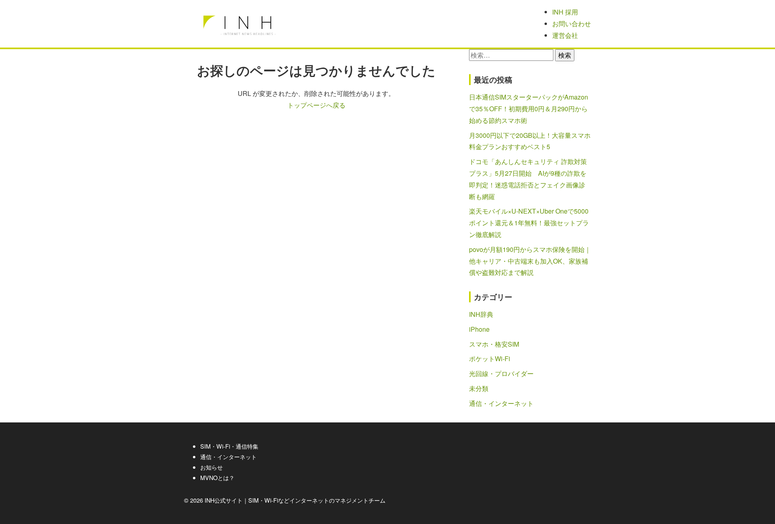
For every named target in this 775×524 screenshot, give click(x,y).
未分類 (478, 388)
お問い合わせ (571, 23)
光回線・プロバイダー (501, 373)
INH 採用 (565, 12)
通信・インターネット (501, 403)
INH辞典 (481, 314)
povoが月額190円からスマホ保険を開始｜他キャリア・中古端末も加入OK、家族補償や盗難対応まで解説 (530, 261)
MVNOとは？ (217, 477)
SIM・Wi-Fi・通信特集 (229, 446)
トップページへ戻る (316, 105)
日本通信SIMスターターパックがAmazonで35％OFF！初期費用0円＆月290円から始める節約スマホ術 (528, 108)
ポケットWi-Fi (489, 358)
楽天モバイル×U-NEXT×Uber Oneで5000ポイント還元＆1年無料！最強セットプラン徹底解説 (529, 222)
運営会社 (565, 35)
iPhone (479, 329)
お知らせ (211, 467)
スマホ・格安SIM (494, 344)
